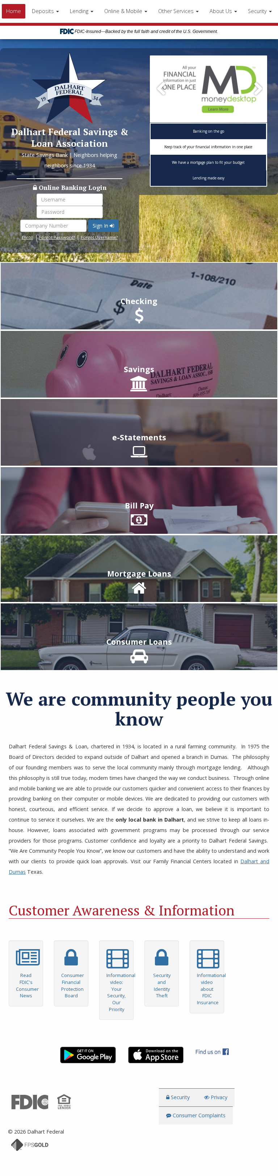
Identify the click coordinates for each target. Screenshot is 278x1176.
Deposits (43, 11)
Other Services (176, 11)
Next (255, 89)
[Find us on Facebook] (207, 1051)
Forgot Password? (57, 237)
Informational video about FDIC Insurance (210, 989)
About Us (221, 11)
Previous (161, 89)
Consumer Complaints (198, 1115)
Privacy (218, 1097)
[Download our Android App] (82, 1055)
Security (258, 11)
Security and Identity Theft (161, 985)
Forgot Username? (99, 237)
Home (13, 11)
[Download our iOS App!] (150, 1055)
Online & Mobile (124, 11)
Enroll (27, 237)
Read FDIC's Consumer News (27, 985)
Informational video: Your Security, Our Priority (119, 992)
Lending (80, 11)
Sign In (101, 225)
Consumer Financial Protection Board (72, 985)
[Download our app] (208, 89)
